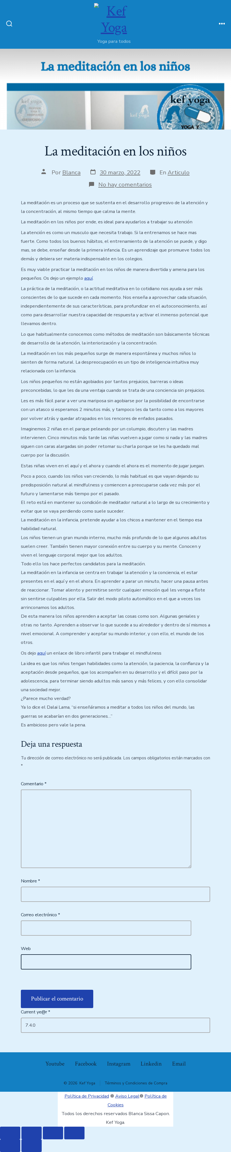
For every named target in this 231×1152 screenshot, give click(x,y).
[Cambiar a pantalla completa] (31, 1133)
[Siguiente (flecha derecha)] (31, 1145)
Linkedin (151, 1064)
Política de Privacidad (87, 1096)
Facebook (86, 1064)
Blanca (71, 172)
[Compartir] (53, 1133)
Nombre (30, 881)
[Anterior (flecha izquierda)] (10, 1145)
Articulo (179, 172)
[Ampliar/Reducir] (10, 1133)
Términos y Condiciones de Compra (136, 1083)
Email (179, 1064)
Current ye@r (35, 1012)
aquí (88, 278)
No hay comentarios (125, 184)
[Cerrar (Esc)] (74, 1133)
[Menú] (222, 24)
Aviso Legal (127, 1096)
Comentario (33, 784)
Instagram (118, 1064)
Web (26, 949)
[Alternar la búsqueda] (9, 24)
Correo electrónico (40, 915)
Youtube (55, 1064)
